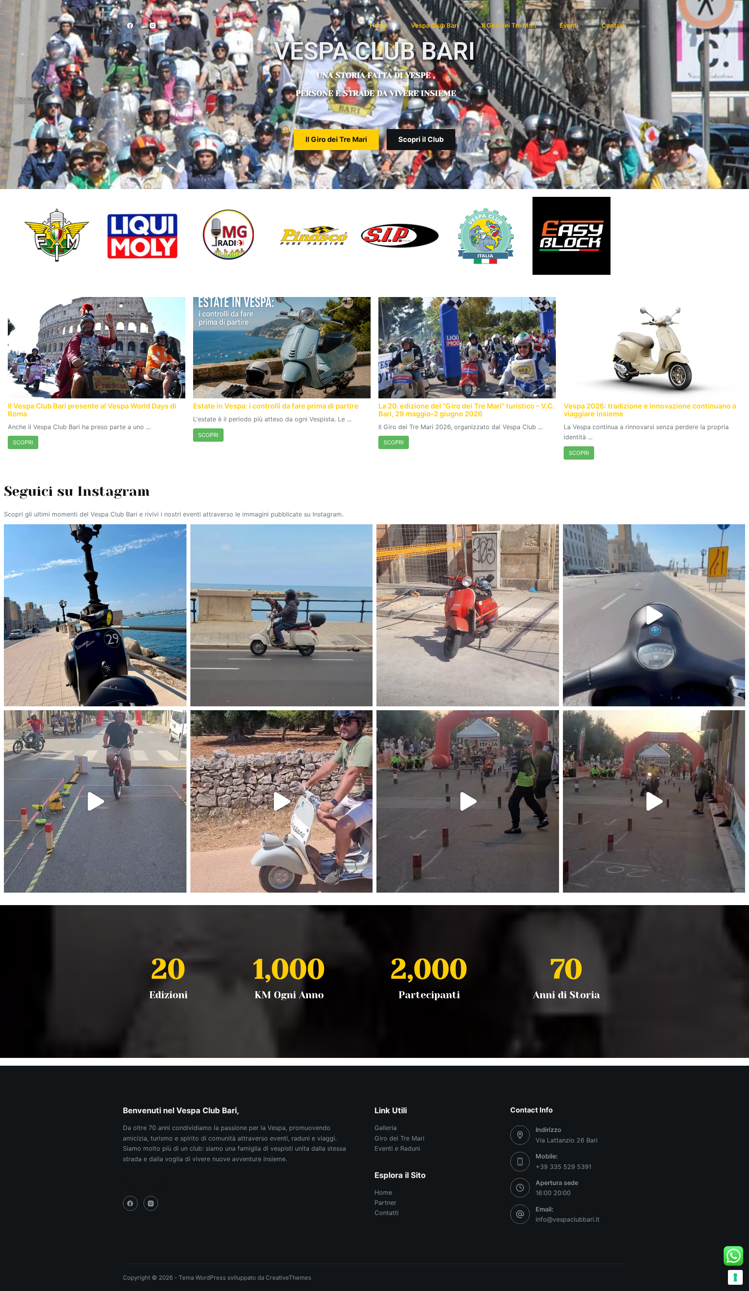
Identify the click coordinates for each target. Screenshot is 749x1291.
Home (378, 25)
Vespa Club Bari (434, 25)
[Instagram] (153, 25)
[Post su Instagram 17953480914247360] (467, 615)
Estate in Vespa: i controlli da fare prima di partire (276, 406)
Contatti (614, 25)
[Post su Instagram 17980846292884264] (654, 615)
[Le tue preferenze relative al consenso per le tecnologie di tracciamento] (735, 1277)
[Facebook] (130, 25)
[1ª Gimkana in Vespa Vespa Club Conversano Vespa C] (654, 801)
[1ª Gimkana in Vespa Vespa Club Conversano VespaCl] (467, 801)
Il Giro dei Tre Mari (509, 25)
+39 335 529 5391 (563, 1167)
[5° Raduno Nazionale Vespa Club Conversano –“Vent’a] (281, 801)
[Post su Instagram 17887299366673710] (281, 615)
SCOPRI (23, 442)
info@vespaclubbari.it (568, 1219)
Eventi (568, 25)
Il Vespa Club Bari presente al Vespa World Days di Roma (92, 410)
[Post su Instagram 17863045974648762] (95, 801)
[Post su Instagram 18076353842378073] (95, 615)
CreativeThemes (288, 1277)
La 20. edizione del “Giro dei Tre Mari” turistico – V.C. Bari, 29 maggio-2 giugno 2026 (466, 410)
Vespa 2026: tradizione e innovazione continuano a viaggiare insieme (650, 410)
